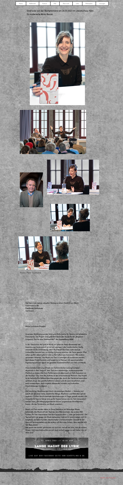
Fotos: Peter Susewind (30, 272)
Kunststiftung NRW (66, 339)
